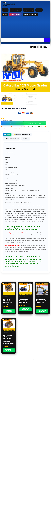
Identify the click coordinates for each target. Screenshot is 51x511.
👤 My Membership (28, 9)
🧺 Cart (5, 14)
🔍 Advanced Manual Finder (30, 14)
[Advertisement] (25, 27)
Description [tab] (7, 134)
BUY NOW (13, 123)
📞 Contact (39, 9)
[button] (47, 46)
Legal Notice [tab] (26, 138)
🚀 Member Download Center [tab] (11, 138)
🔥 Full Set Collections (15, 14)
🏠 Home (5, 9)
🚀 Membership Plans (16, 9)
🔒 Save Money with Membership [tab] (22, 134)
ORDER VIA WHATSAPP (35, 123)
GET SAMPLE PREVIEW (34, 126)
